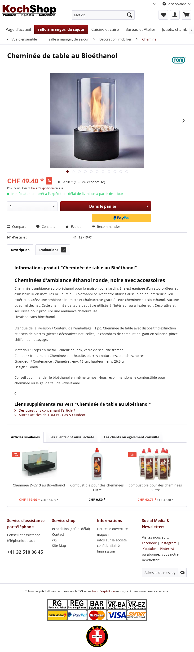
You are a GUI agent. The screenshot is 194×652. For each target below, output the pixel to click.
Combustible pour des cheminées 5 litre (155, 487)
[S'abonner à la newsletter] (182, 572)
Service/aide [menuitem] (176, 4)
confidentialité (108, 545)
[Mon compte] (175, 15)
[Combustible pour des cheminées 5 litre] (155, 464)
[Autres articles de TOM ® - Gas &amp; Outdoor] (178, 60)
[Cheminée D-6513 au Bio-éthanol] (39, 464)
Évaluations (52, 249)
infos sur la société (112, 540)
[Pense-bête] (163, 15)
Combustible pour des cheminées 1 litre (97, 487)
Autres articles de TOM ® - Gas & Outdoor (51, 415)
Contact (58, 534)
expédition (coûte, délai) (71, 528)
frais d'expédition (42, 188)
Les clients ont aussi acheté (71, 437)
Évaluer (77, 226)
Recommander (108, 226)
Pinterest (167, 548)
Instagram (168, 543)
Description (20, 249)
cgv (54, 540)
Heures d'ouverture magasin (112, 531)
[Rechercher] (130, 15)
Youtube (149, 548)
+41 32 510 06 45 (25, 552)
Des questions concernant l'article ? (46, 410)
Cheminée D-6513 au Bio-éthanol (39, 485)
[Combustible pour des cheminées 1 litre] (97, 464)
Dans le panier (102, 206)
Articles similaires (25, 437)
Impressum (106, 551)
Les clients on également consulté (131, 437)
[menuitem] (103, 15)
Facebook (149, 543)
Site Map (59, 545)
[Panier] (186, 15)
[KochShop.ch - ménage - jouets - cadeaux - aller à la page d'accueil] (29, 13)
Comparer (19, 226)
